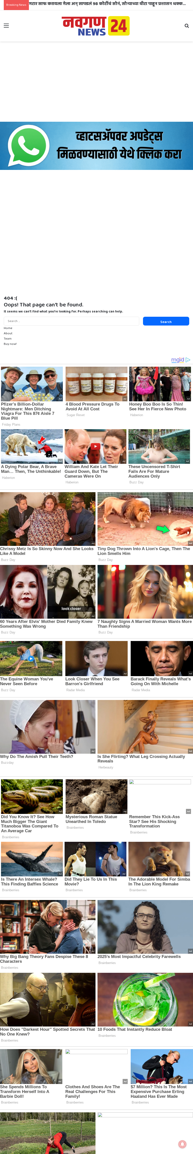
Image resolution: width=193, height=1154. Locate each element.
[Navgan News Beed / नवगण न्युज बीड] (96, 25)
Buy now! (10, 344)
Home (8, 328)
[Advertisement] (96, 81)
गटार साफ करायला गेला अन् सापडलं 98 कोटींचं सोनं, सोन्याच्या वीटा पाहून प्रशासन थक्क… (107, 3)
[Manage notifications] (182, 1144)
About (8, 333)
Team (8, 338)
